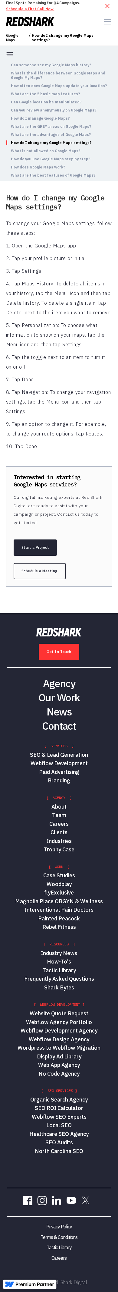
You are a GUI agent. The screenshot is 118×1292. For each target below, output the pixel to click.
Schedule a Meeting (39, 571)
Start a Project (35, 547)
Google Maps (12, 37)
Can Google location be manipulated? (46, 102)
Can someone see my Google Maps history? (51, 65)
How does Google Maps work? (38, 167)
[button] (106, 21)
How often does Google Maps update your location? (59, 85)
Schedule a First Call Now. (30, 9)
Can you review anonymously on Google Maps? (53, 110)
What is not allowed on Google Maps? (45, 151)
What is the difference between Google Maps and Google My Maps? (58, 75)
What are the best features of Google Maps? (53, 175)
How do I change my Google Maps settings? (62, 37)
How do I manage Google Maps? (40, 118)
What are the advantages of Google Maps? (51, 134)
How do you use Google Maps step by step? (50, 159)
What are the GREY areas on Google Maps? (51, 126)
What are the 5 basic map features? (45, 94)
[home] (30, 21)
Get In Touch (59, 651)
